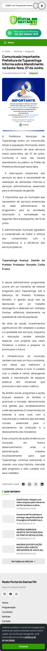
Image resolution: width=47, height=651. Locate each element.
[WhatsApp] (29, 484)
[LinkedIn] (42, 484)
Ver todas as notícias (22, 561)
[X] (35, 484)
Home (5, 602)
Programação (9, 607)
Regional (29, 51)
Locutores (7, 611)
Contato (6, 621)
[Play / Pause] (41, 5)
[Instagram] (4, 594)
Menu (11, 42)
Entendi (23, 646)
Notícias (18, 51)
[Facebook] (23, 484)
